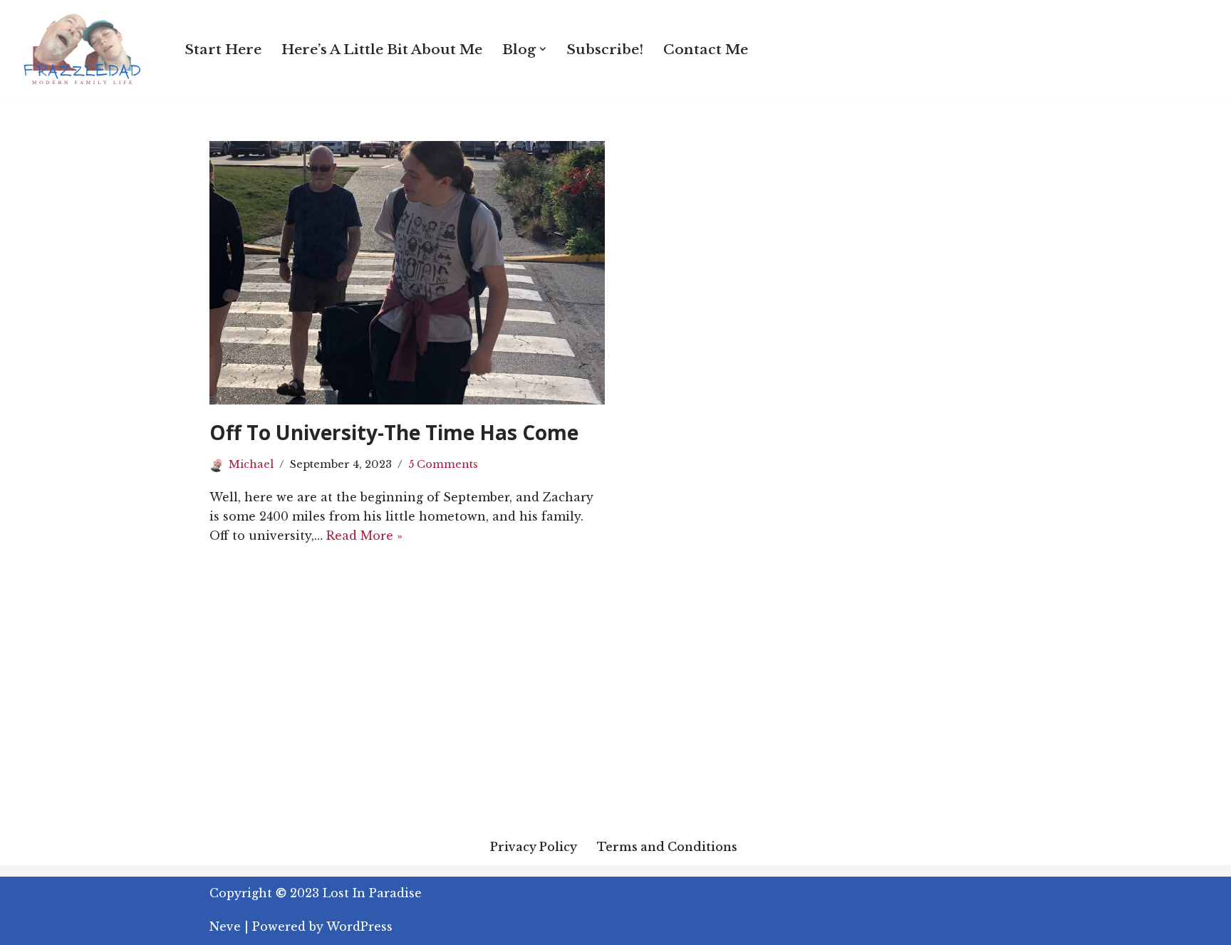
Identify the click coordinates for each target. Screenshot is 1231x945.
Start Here (223, 49)
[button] (542, 49)
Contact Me (705, 49)
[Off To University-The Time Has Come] (407, 272)
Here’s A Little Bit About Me (381, 49)
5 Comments (443, 464)
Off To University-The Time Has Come (393, 432)
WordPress (359, 926)
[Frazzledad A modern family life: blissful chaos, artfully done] (85, 49)
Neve (225, 926)
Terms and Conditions (667, 847)
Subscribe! (604, 49)
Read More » (364, 535)
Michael (251, 464)
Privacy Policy (533, 847)
